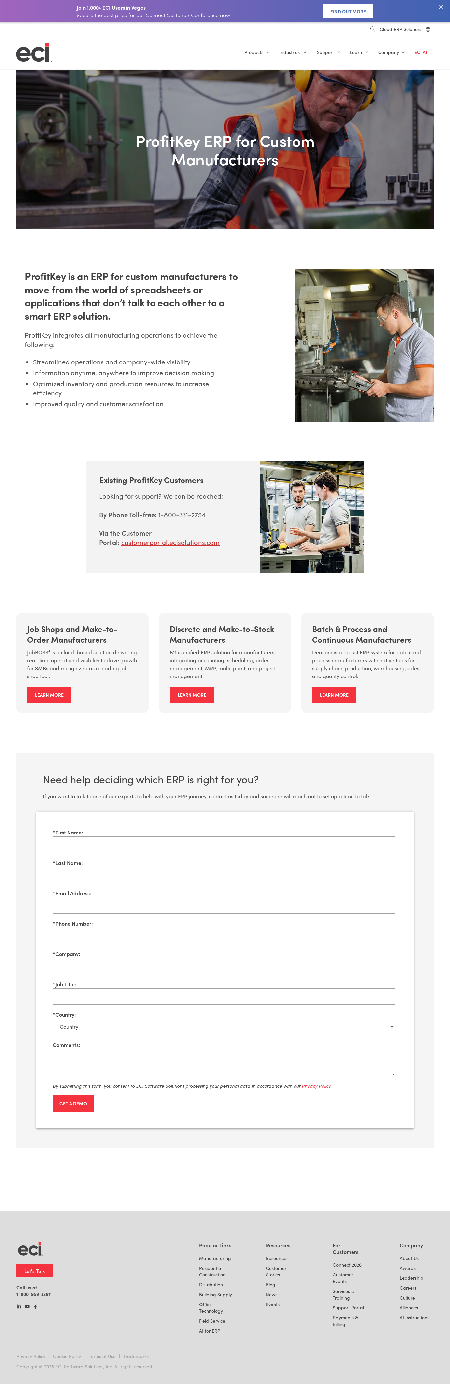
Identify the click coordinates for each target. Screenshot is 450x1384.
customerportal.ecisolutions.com (170, 542)
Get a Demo (73, 1103)
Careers (408, 1288)
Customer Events (343, 1278)
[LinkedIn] (18, 1307)
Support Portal (348, 1308)
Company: (66, 953)
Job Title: (64, 984)
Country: (64, 1014)
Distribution (211, 1284)
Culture (407, 1298)
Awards (408, 1268)
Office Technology (211, 1307)
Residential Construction (212, 1271)
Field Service (212, 1321)
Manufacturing (215, 1258)
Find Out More (348, 11)
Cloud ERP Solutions (401, 29)
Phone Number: (73, 923)
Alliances (409, 1308)
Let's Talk (34, 1270)
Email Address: (72, 892)
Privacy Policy (30, 1356)
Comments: (66, 1044)
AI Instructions (414, 1317)
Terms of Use (102, 1356)
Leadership (411, 1278)
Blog (270, 1284)
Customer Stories (276, 1271)
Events (273, 1304)
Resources (276, 1258)
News (271, 1294)
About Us (409, 1258)
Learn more (49, 694)
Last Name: (68, 862)
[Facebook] (35, 1307)
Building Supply (215, 1294)
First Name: (68, 832)
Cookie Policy (67, 1356)
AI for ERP (209, 1331)
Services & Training (343, 1294)
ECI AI (420, 52)
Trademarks (136, 1356)
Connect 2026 (347, 1265)
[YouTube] (27, 1307)
